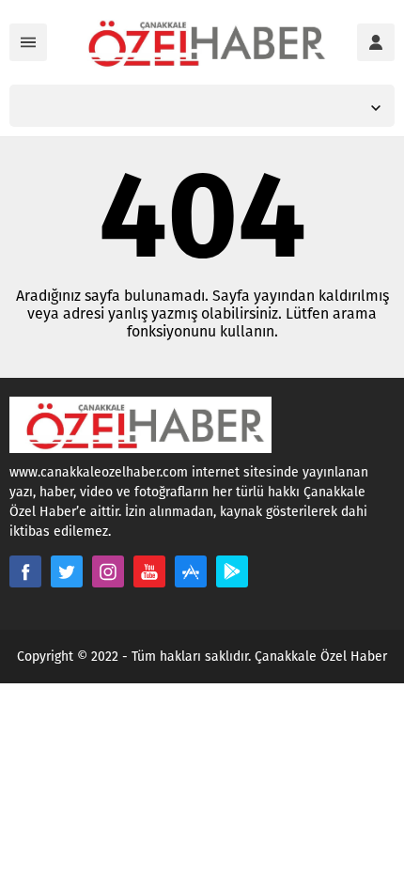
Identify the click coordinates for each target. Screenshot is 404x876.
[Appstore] (191, 571)
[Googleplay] (232, 571)
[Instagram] (108, 571)
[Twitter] (67, 571)
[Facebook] (25, 571)
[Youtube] (149, 571)
